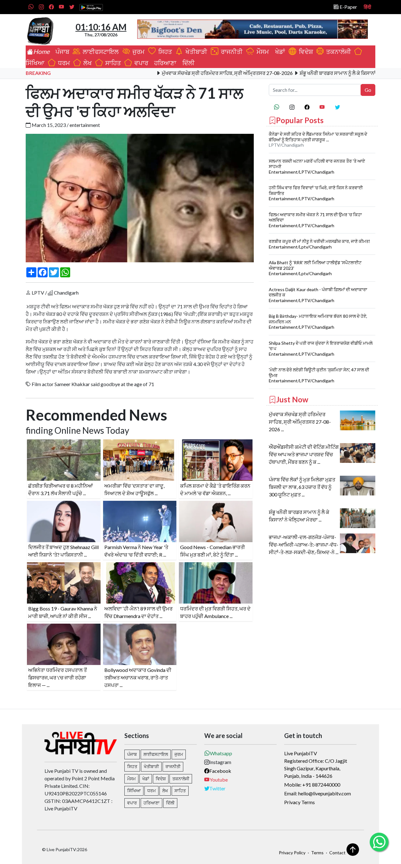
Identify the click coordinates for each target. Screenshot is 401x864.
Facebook (220, 771)
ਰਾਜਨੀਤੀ (231, 51)
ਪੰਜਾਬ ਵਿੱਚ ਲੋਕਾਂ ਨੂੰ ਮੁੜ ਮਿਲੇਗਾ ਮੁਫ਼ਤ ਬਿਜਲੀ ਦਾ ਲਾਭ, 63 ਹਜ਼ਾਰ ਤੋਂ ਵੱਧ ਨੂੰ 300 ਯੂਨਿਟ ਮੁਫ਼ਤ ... (302, 486)
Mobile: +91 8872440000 (312, 785)
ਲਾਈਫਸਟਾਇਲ (100, 51)
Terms (317, 852)
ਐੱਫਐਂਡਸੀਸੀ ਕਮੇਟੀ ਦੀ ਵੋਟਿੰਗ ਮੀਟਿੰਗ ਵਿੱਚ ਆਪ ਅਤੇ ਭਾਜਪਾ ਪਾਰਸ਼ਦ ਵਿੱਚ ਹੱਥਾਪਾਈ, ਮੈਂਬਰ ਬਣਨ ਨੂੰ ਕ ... (304, 454)
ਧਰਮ (62, 62)
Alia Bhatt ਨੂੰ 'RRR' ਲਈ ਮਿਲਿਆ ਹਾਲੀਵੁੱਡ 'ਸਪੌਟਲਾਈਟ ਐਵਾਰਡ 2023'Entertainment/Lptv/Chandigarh (315, 268)
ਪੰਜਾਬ (61, 51)
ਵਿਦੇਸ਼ (304, 51)
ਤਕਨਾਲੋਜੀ (337, 51)
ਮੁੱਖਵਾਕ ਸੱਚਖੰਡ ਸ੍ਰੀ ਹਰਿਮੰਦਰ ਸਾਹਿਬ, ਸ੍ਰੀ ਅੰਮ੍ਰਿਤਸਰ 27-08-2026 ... (300, 421)
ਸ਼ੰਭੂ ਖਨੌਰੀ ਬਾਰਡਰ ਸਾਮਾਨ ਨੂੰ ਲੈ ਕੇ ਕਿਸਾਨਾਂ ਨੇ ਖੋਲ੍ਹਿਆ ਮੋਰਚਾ (331, 73)
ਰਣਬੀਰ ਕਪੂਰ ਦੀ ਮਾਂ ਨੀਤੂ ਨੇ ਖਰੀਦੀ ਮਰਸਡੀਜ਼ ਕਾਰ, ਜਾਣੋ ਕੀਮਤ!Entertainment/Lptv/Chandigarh (319, 243)
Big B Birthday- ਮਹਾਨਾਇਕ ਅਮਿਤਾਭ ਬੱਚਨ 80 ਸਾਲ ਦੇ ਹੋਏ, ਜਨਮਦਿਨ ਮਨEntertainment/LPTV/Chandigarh (318, 321)
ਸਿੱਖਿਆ (134, 790)
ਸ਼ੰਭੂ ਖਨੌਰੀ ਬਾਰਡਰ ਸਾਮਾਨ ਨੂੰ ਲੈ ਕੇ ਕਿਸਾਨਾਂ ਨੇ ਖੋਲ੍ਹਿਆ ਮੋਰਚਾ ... (299, 515)
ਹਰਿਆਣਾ (164, 62)
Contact (337, 852)
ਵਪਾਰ (140, 62)
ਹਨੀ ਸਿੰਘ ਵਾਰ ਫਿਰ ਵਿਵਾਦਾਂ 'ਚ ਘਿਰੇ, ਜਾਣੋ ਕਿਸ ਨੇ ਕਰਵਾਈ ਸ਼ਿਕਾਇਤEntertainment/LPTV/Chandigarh (316, 193)
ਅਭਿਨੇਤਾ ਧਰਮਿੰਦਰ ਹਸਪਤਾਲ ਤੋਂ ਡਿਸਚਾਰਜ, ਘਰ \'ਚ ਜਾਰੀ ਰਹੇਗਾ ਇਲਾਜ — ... (57, 677)
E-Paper (348, 7)
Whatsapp (221, 753)
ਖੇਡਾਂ (279, 51)
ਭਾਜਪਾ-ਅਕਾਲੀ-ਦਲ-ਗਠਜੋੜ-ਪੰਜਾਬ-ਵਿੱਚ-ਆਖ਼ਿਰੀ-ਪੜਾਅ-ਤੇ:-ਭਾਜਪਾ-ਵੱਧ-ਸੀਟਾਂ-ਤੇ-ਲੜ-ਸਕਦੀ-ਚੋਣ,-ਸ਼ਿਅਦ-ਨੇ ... (303, 544)
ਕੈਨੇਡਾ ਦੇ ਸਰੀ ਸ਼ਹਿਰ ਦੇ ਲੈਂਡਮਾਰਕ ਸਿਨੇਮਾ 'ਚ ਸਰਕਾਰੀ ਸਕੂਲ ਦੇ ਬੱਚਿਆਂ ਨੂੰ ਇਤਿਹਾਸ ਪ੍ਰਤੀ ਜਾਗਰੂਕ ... (318, 136)
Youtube (219, 780)
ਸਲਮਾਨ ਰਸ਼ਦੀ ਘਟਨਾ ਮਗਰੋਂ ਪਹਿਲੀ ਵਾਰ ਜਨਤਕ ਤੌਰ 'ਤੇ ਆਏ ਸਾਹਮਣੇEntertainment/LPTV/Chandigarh (317, 166)
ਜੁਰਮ (138, 51)
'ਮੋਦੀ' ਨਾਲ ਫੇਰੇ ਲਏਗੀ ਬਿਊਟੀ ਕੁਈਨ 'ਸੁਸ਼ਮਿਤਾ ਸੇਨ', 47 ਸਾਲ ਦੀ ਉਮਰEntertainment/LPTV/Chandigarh (319, 375)
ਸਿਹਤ (164, 51)
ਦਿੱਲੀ (187, 62)
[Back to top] (352, 849)
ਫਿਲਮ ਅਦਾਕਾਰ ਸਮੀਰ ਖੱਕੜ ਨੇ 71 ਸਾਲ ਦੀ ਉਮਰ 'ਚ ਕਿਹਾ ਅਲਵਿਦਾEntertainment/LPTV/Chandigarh (315, 220)
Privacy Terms (299, 802)
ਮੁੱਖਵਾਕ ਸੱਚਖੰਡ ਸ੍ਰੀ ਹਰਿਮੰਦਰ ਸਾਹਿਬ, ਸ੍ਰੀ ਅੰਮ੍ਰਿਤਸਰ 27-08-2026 (203, 73)
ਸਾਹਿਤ (112, 62)
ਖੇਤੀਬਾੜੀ (195, 51)
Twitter (217, 788)
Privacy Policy (292, 852)
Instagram (220, 762)
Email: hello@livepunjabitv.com (317, 793)
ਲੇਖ (86, 62)
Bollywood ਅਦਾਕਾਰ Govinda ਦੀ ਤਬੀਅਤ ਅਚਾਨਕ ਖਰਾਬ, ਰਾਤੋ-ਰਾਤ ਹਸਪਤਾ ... (137, 677)
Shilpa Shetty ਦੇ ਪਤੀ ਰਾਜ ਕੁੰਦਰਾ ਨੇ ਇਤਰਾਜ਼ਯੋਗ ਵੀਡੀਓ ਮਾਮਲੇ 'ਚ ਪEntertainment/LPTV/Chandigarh (320, 348)
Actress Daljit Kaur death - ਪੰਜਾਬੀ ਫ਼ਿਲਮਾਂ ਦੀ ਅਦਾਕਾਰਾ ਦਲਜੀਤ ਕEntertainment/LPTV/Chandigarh (318, 295)
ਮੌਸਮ (262, 51)
